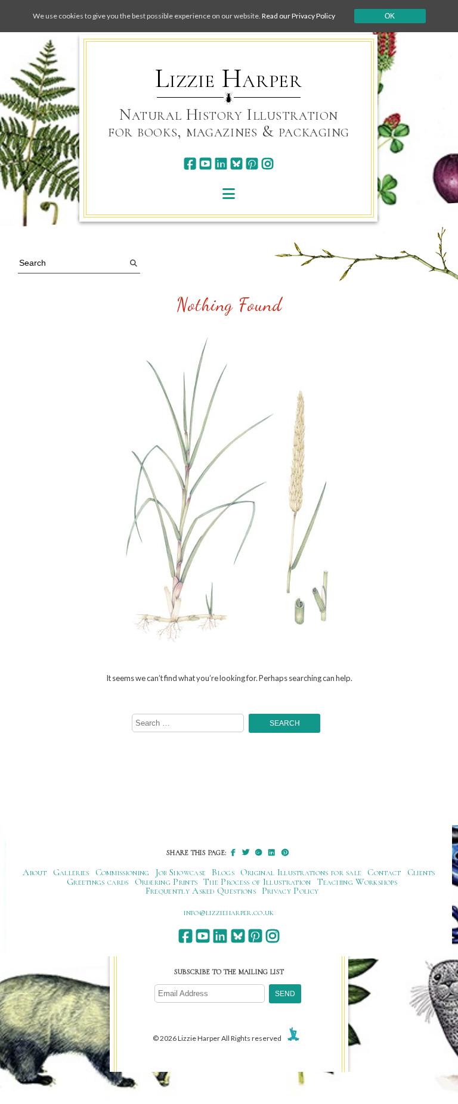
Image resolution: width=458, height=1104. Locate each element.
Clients (421, 872)
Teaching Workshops (357, 881)
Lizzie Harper (228, 79)
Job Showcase (181, 872)
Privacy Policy (290, 890)
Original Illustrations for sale (301, 872)
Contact (384, 872)
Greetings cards (98, 881)
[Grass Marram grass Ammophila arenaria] (229, 492)
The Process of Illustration (257, 881)
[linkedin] (221, 164)
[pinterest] (252, 164)
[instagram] (267, 164)
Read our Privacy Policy (298, 15)
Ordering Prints (166, 881)
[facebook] (190, 164)
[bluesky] (236, 164)
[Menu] (228, 193)
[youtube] (205, 164)
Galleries (71, 872)
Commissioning (122, 872)
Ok (390, 16)
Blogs (223, 872)
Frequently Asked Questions (201, 890)
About (35, 872)
